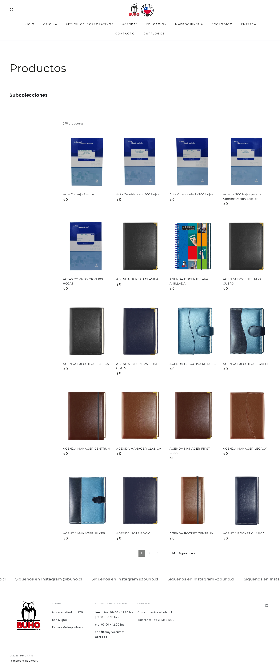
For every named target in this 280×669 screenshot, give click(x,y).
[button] (12, 10)
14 (173, 553)
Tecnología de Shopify (24, 660)
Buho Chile (27, 655)
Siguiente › (186, 553)
